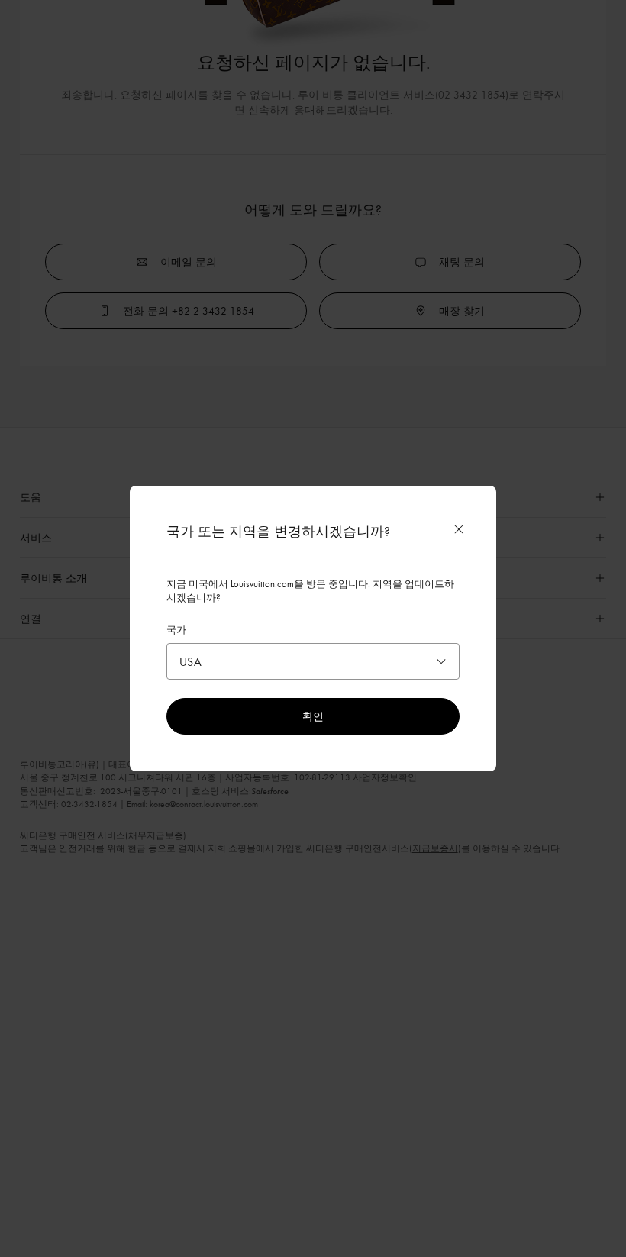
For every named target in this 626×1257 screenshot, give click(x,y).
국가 (176, 629)
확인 (313, 716)
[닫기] (459, 529)
